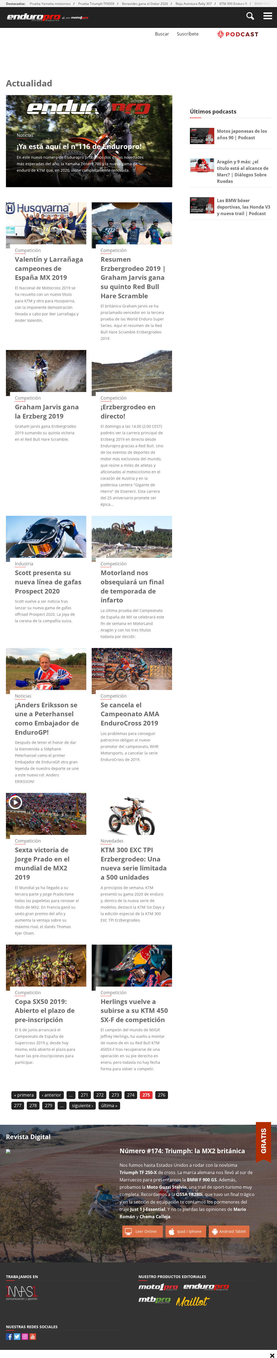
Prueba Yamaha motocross (50, 3)
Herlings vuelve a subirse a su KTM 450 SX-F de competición (134, 1010)
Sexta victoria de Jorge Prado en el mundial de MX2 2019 (42, 863)
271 (84, 1095)
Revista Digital (28, 1137)
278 (33, 1106)
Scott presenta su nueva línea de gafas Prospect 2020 (48, 581)
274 (130, 1095)
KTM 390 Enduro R (233, 3)
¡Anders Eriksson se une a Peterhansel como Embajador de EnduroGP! (47, 718)
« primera (24, 1095)
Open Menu (267, 16)
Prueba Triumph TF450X (96, 3)
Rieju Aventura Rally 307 (194, 3)
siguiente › (82, 1106)
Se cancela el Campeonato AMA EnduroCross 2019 (130, 713)
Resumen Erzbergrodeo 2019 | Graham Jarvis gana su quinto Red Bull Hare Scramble (133, 277)
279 (48, 1106)
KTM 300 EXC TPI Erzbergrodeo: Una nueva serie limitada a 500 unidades (134, 863)
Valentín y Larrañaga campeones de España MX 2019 (49, 268)
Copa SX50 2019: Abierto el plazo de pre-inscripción (45, 1010)
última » (109, 1106)
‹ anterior (51, 1095)
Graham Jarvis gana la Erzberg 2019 (47, 411)
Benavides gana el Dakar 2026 (145, 3)
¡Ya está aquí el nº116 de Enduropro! (79, 146)
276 (161, 1095)
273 (115, 1095)
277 (17, 1106)
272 (100, 1095)
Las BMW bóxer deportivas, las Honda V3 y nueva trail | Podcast (243, 206)
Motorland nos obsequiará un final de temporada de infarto (132, 586)
